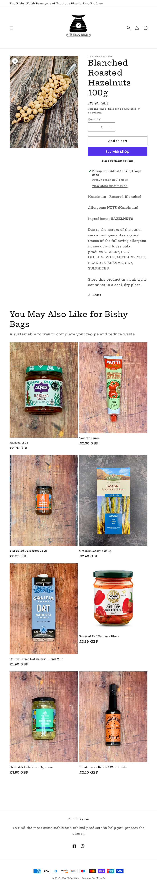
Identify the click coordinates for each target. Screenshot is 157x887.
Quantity (94, 119)
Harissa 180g (19, 442)
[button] (11, 28)
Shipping (114, 108)
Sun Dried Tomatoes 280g (28, 550)
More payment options (117, 160)
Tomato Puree (89, 437)
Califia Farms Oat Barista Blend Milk (37, 658)
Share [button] (96, 294)
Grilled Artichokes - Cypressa (31, 767)
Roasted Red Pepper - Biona (99, 636)
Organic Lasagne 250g (95, 550)
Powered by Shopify (93, 878)
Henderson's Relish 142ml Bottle (103, 767)
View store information (110, 186)
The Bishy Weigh (71, 878)
